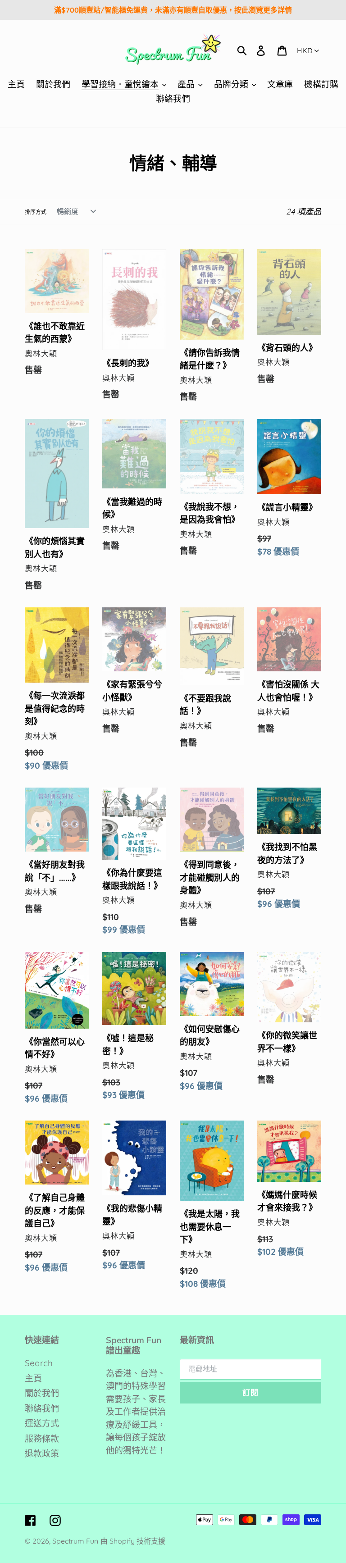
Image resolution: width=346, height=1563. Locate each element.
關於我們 (42, 1393)
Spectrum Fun (75, 1540)
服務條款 (42, 1438)
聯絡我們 (42, 1408)
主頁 (33, 1378)
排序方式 (35, 212)
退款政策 (42, 1453)
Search (39, 1363)
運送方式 (42, 1423)
